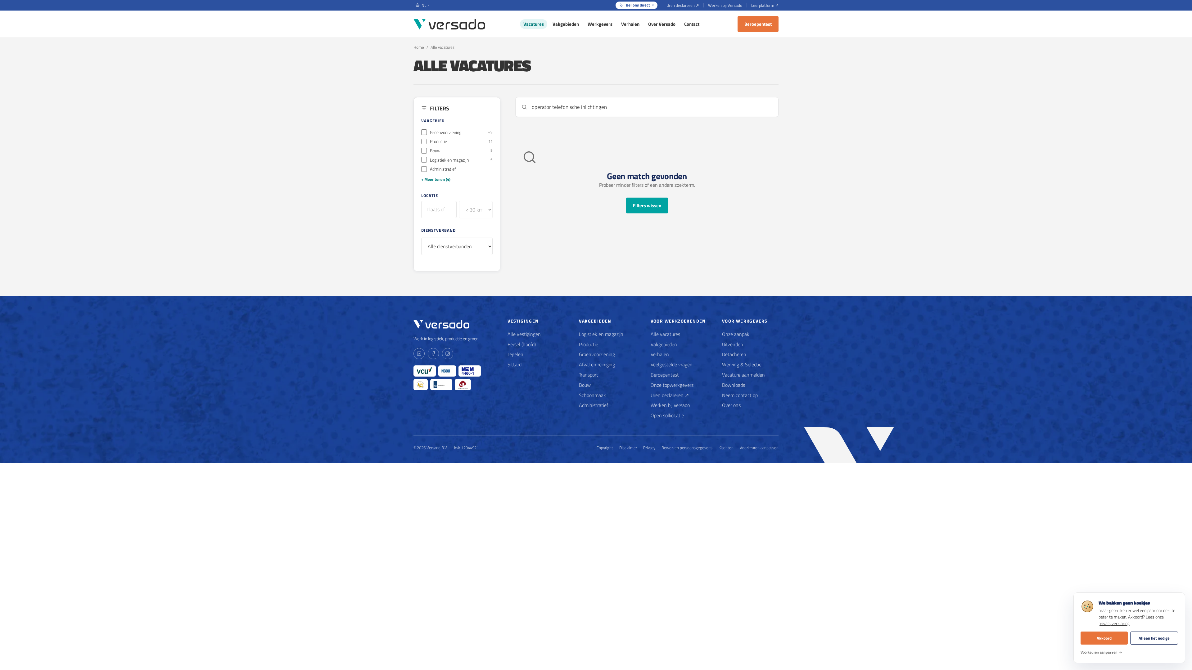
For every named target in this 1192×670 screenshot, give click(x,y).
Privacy (649, 447)
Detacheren (734, 354)
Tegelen (515, 354)
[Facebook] (433, 353)
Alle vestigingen (524, 334)
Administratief (593, 405)
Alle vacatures (665, 334)
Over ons (731, 405)
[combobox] (439, 209)
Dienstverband (438, 230)
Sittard (515, 364)
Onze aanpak (735, 334)
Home (418, 47)
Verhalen (630, 24)
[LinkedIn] (419, 353)
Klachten (726, 447)
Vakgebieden (566, 24)
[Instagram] (447, 353)
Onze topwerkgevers (672, 385)
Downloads (733, 385)
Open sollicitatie (667, 415)
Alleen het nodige (1154, 638)
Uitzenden (732, 344)
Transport (588, 374)
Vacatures (533, 24)
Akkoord (1104, 638)
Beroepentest (758, 24)
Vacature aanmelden (743, 374)
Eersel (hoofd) (522, 344)
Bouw (585, 385)
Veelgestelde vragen (672, 364)
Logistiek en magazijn (601, 334)
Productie (588, 344)
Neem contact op (740, 395)
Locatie (429, 195)
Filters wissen (647, 205)
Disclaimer (628, 447)
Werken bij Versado (725, 5)
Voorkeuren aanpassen (759, 447)
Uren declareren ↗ (682, 5)
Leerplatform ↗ (765, 5)
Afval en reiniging (597, 364)
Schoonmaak (592, 395)
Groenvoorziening (597, 354)
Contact (691, 24)
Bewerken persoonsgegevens (686, 447)
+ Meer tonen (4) (435, 179)
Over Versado (661, 24)
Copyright (605, 447)
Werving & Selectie (741, 364)
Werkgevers (600, 24)
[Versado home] (449, 24)
